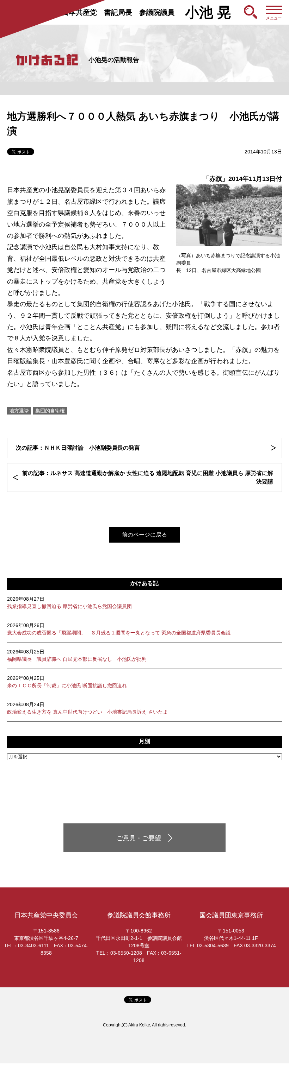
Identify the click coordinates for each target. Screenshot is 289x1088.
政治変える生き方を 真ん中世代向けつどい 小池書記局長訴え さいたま (87, 708)
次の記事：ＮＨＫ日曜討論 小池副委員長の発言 (78, 448)
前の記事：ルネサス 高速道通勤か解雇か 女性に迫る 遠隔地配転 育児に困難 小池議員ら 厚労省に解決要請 (147, 477)
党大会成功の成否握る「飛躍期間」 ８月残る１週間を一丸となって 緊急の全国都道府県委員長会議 (118, 628)
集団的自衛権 (50, 410)
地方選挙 (19, 410)
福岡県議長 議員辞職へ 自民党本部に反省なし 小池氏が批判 (77, 655)
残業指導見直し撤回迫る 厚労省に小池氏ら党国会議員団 (69, 602)
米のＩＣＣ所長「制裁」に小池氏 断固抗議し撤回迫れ (67, 681)
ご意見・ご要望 (139, 838)
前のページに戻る (144, 535)
